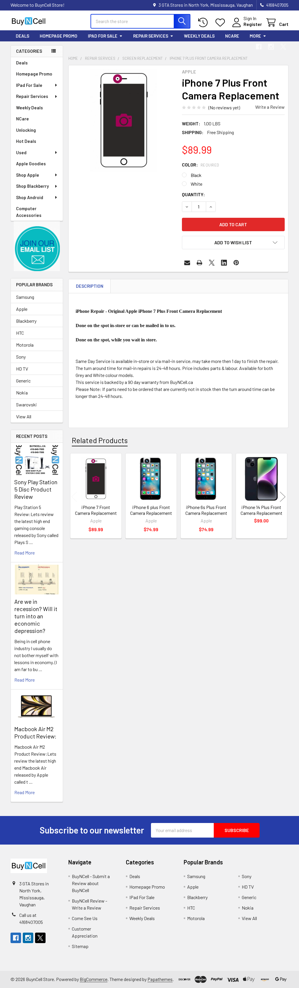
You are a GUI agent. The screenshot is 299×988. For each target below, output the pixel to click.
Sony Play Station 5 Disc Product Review (36, 489)
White (196, 184)
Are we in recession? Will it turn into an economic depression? (35, 616)
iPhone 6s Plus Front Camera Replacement (206, 510)
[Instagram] (271, 46)
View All (23, 416)
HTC (20, 333)
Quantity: (193, 194)
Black (196, 175)
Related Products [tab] (100, 440)
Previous (74, 497)
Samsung (25, 297)
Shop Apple (27, 175)
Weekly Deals (199, 35)
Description (89, 286)
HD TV (22, 368)
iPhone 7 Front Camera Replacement (96, 510)
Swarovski (26, 404)
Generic (23, 380)
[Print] (199, 262)
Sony (21, 356)
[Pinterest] (236, 262)
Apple (21, 309)
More (255, 35)
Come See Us (85, 918)
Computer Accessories (28, 212)
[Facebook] (258, 46)
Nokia (22, 392)
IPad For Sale (102, 35)
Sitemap (80, 946)
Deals (22, 35)
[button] (37, 246)
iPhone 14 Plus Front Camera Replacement (261, 510)
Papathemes (160, 979)
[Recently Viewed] (204, 22)
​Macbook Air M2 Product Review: (35, 732)
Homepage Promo (58, 35)
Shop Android (29, 197)
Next (282, 497)
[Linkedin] (224, 262)
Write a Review (270, 107)
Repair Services (150, 35)
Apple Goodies (31, 163)
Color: (200, 164)
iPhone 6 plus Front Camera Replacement (151, 510)
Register (253, 24)
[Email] (187, 262)
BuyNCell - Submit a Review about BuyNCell (91, 883)
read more (24, 552)
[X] (283, 46)
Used (21, 152)
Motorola (25, 345)
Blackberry (26, 321)
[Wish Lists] (221, 22)
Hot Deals (26, 141)
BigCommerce (93, 979)
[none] (123, 120)
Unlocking (26, 130)
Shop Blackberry (32, 186)
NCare (232, 35)
